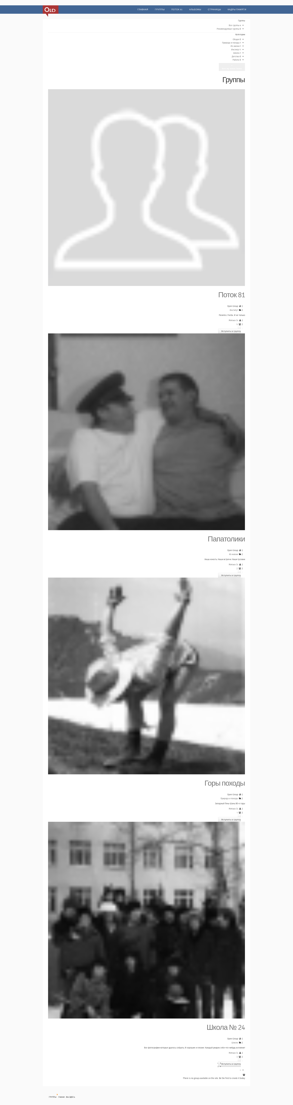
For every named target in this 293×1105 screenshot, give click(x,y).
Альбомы (195, 9)
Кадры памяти (237, 9)
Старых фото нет (50, 9)
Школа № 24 (226, 1027)
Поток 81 (231, 295)
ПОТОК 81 (177, 9)
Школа (236, 53)
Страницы (214, 9)
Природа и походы (231, 43)
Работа (236, 60)
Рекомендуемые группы (228, 29)
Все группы (234, 25)
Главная (142, 9)
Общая (236, 39)
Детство (236, 56)
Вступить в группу (231, 331)
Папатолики (226, 539)
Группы (160, 9)
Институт (235, 49)
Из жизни (235, 46)
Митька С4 (233, 320)
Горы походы (224, 783)
